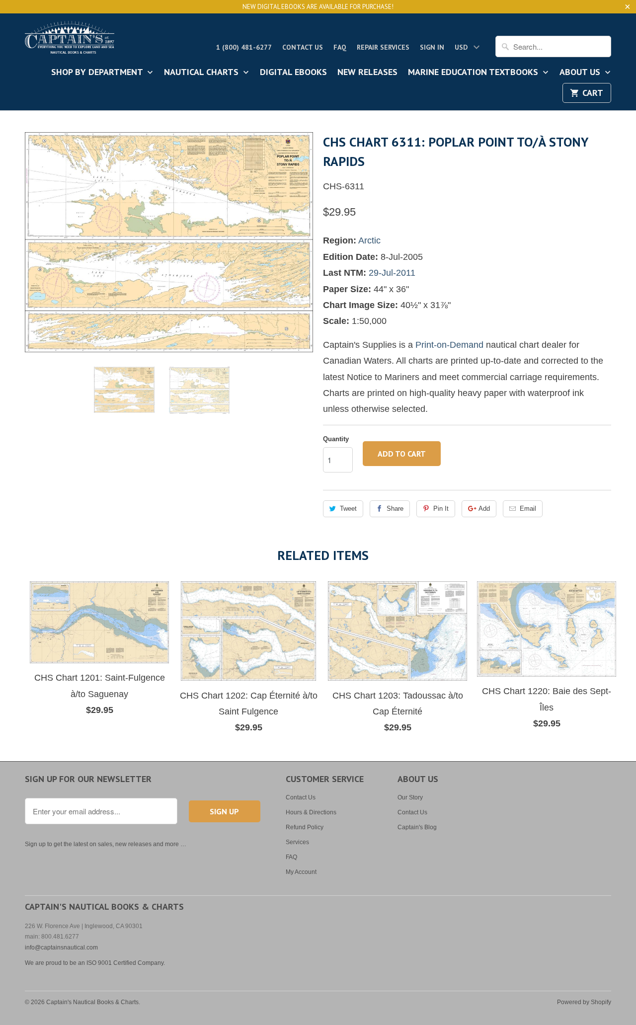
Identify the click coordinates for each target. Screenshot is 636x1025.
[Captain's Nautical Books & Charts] (69, 40)
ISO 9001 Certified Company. (125, 962)
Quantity (336, 439)
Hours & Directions (311, 812)
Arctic (369, 240)
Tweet (348, 508)
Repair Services (383, 47)
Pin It (441, 508)
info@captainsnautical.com (61, 947)
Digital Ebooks (293, 73)
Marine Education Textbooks (474, 73)
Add (484, 508)
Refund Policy (304, 827)
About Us (581, 73)
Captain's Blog (417, 827)
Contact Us (302, 47)
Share (395, 508)
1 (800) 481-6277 (244, 47)
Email (528, 508)
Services (297, 842)
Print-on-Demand (449, 345)
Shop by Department (98, 73)
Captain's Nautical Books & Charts (92, 1002)
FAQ (339, 47)
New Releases (367, 73)
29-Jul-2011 (392, 273)
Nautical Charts (202, 73)
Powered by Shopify (584, 1002)
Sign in (432, 47)
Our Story (410, 797)
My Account (301, 871)
